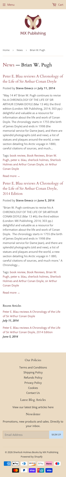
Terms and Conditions (33, 367)
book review (17, 155)
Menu (10, 4)
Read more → (11, 176)
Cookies (33, 388)
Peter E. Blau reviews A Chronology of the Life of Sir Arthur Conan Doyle (33, 79)
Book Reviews (36, 155)
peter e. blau (18, 160)
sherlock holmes (38, 160)
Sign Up (56, 434)
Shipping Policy (33, 372)
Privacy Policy (33, 382)
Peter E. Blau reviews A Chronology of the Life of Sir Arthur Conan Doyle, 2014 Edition (33, 188)
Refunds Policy (33, 377)
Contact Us (33, 393)
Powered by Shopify (32, 456)
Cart (60, 4)
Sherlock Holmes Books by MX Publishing (35, 452)
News (20, 50)
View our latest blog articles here (33, 407)
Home (6, 50)
